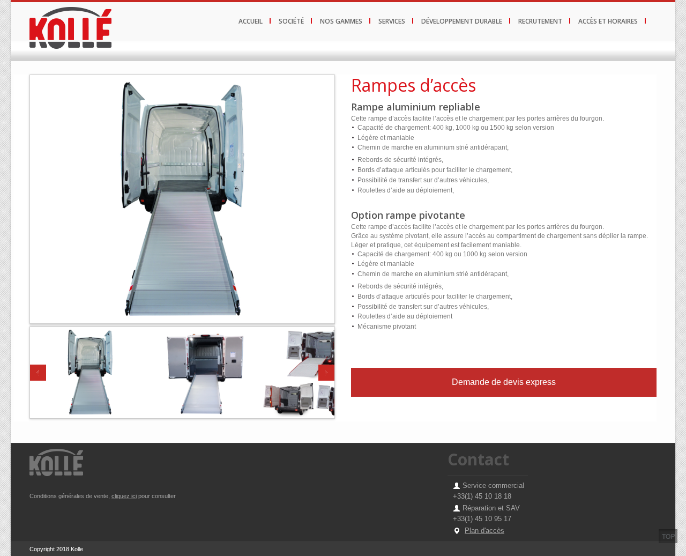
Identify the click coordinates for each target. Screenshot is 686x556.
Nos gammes (341, 21)
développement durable (461, 21)
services (391, 21)
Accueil (250, 21)
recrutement (540, 21)
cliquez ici (124, 496)
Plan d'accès (484, 531)
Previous (38, 373)
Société (291, 21)
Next (326, 373)
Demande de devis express (504, 382)
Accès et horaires (608, 21)
